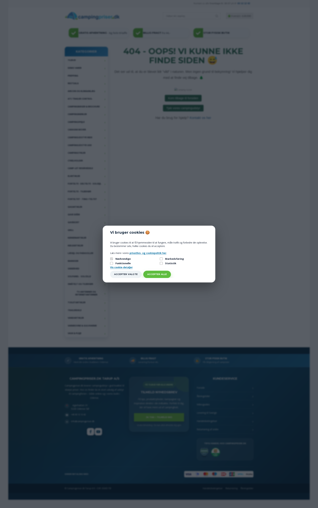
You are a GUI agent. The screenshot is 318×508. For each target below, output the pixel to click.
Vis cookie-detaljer (121, 267)
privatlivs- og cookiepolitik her (148, 253)
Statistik (170, 263)
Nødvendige (123, 258)
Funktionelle (123, 263)
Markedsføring (174, 258)
